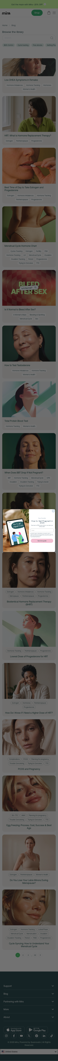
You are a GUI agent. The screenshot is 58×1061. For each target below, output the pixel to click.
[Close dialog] (53, 511)
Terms (39, 536)
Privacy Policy (35, 536)
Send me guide (42, 540)
